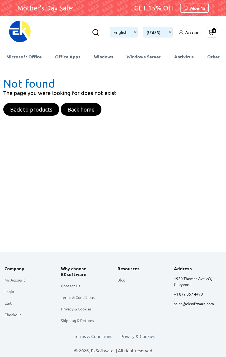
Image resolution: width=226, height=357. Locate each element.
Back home (81, 109)
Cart (8, 303)
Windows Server (144, 57)
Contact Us (70, 285)
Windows (103, 57)
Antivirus (184, 57)
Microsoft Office (24, 57)
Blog (121, 279)
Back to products (31, 109)
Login (9, 291)
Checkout (12, 314)
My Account (14, 279)
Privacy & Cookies (76, 308)
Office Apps (67, 57)
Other (213, 57)
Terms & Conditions (78, 297)
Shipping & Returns (77, 320)
